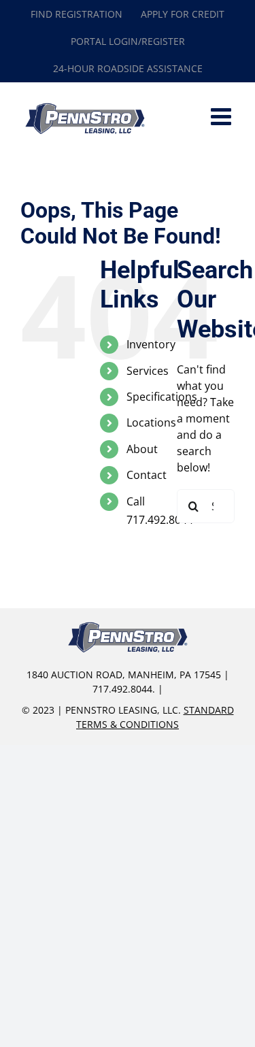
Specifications (161, 396)
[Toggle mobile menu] (223, 116)
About (142, 449)
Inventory (150, 344)
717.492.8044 (122, 688)
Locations (151, 422)
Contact (146, 474)
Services (147, 370)
